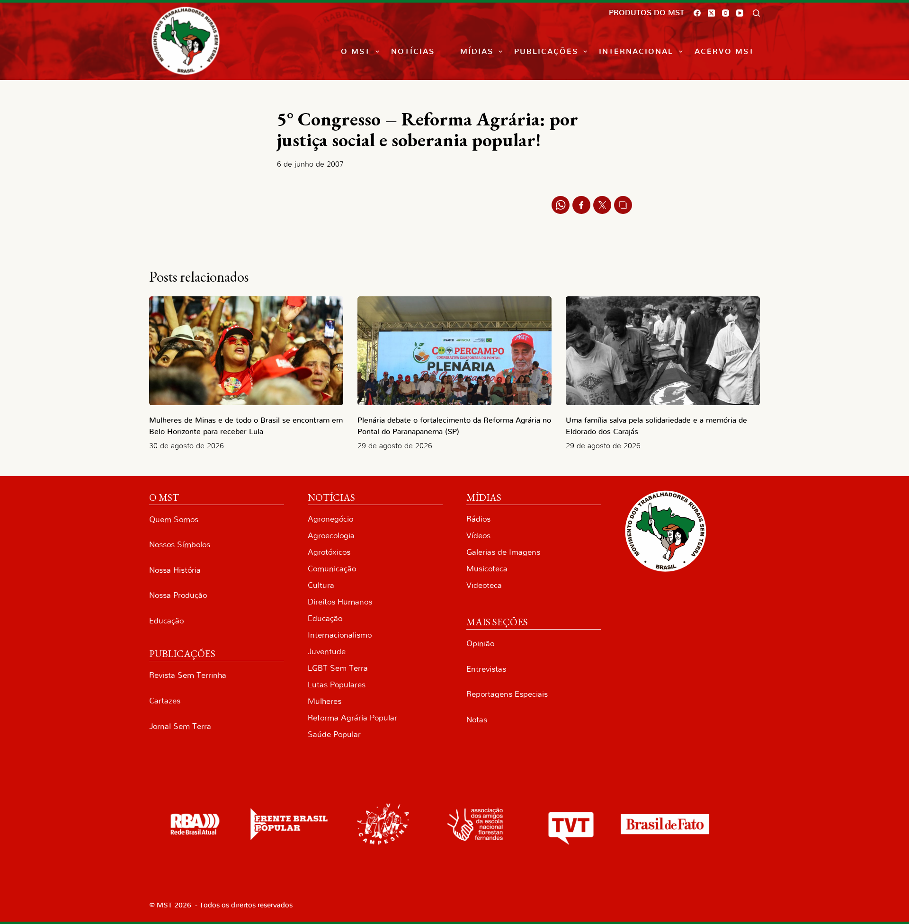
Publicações (546, 51)
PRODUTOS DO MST (646, 13)
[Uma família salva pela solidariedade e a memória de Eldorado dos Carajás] (663, 351)
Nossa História (175, 570)
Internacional (636, 51)
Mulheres (324, 701)
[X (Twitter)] (711, 13)
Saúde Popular (334, 734)
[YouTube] (739, 13)
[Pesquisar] (756, 13)
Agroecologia (331, 536)
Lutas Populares (336, 685)
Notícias (413, 51)
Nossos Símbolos (179, 545)
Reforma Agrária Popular (352, 718)
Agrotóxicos (329, 552)
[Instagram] (725, 13)
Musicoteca (487, 569)
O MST (355, 51)
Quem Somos (173, 519)
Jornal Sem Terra (180, 726)
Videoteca (484, 585)
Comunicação (332, 569)
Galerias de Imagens (503, 552)
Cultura (321, 585)
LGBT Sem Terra (338, 668)
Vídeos (478, 536)
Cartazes (164, 701)
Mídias (476, 51)
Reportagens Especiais (507, 694)
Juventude (327, 652)
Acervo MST (724, 51)
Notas (476, 720)
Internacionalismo (340, 635)
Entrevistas (486, 669)
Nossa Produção (178, 595)
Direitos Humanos (340, 602)
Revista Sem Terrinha (187, 675)
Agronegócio (330, 519)
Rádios (478, 519)
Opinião (480, 644)
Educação (166, 621)
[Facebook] (697, 13)
